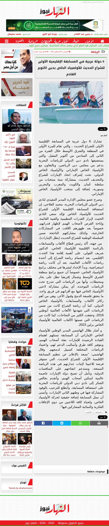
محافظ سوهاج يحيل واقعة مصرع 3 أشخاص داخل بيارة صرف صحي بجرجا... (17, 363)
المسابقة (98, 412)
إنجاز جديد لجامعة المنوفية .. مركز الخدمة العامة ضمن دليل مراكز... (9, 427)
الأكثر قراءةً (18, 405)
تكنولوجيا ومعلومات (20, 226)
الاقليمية (88, 412)
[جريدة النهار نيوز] (16, 202)
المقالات (21, 105)
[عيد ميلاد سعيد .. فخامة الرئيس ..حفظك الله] (16, 61)
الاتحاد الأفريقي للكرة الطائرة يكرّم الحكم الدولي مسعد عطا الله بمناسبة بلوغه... (9, 452)
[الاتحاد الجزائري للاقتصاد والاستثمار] (16, 88)
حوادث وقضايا (17, 341)
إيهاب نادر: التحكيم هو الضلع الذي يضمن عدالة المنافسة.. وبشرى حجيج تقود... (68, 46)
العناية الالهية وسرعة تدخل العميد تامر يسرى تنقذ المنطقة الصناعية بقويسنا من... (17, 376)
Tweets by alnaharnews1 (20, 488)
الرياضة (95, 51)
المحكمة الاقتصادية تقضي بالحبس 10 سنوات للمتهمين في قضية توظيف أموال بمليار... (18, 351)
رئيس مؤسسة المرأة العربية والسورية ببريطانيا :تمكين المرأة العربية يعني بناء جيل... (25, 453)
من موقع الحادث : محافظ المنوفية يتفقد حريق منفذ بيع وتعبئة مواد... (17, 388)
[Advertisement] (88, 446)
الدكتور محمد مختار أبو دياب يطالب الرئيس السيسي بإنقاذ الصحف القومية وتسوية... (24, 428)
